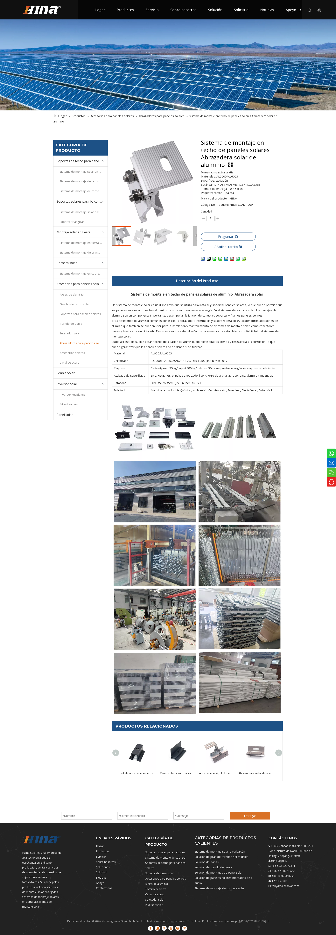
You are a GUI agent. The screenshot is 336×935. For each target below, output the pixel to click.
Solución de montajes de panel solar (219, 872)
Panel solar (65, 415)
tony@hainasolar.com (285, 886)
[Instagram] (177, 928)
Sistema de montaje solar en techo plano (84, 171)
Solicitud (241, 9)
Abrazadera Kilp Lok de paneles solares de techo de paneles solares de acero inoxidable (216, 773)
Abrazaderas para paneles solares (83, 343)
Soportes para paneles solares (80, 314)
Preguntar (225, 236)
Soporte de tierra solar (159, 873)
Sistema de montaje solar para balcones (84, 212)
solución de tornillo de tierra (213, 867)
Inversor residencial (73, 394)
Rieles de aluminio (72, 294)
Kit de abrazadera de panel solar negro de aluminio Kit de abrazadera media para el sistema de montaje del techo (138, 773)
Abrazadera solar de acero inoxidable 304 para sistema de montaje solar (256, 773)
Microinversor (69, 404)
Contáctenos (104, 888)
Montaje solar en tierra (73, 232)
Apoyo (291, 9)
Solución (215, 9)
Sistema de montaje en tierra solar (83, 243)
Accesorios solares (72, 353)
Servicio (152, 9)
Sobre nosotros (183, 9)
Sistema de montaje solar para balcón (220, 851)
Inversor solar (67, 384)
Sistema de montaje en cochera (81, 273)
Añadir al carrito (226, 247)
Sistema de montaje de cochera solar (219, 888)
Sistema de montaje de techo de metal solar (84, 191)
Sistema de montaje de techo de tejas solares (84, 181)
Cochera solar (67, 263)
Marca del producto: (214, 198)
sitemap (232, 921)
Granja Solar (66, 373)
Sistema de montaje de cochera (165, 857)
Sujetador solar (70, 333)
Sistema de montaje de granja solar (83, 252)
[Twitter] (164, 928)
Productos (125, 9)
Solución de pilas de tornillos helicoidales (221, 857)
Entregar (250, 816)
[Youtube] (170, 928)
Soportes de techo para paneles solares (82, 161)
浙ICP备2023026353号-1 (253, 921)
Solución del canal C (207, 862)
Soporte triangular (72, 222)
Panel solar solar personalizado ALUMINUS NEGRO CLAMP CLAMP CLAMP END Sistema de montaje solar (177, 773)
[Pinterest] (184, 928)
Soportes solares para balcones (80, 201)
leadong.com (215, 921)
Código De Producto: (215, 204)
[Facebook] (150, 928)
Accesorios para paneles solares (80, 284)
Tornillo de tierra (71, 323)
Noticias (267, 9)
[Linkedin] (157, 928)
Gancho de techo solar (75, 304)
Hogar (100, 9)
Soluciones (103, 867)
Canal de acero (69, 362)
